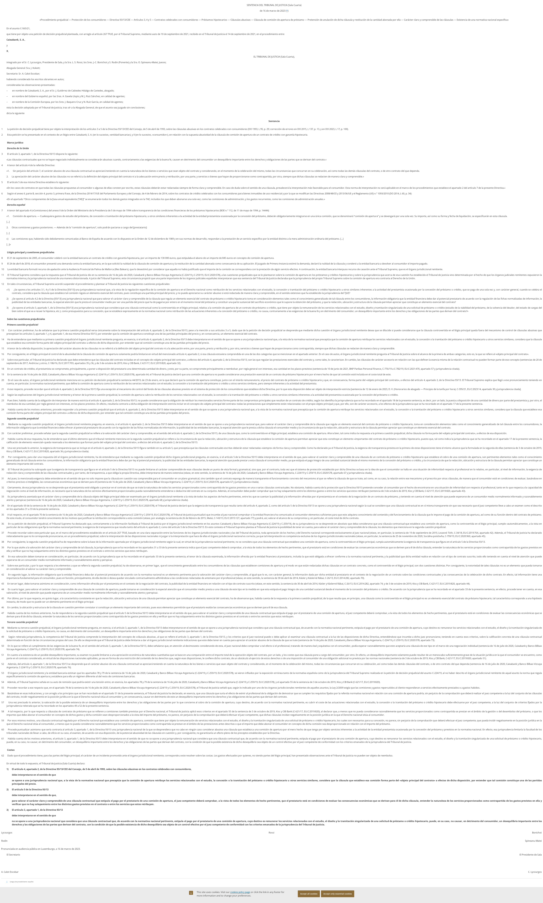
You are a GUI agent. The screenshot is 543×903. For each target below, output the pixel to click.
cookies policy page (240, 892)
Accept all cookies (308, 893)
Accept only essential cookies (337, 893)
